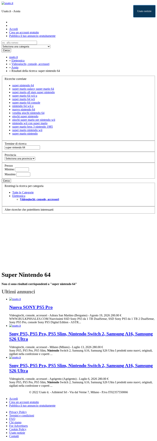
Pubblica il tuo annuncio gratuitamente (32, 35)
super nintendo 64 (23, 85)
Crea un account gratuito (24, 32)
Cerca (6, 50)
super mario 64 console (26, 102)
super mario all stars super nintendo (33, 92)
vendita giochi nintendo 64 (28, 113)
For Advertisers (18, 425)
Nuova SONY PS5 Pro (31, 307)
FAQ (12, 419)
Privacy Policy (18, 412)
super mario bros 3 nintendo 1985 (32, 126)
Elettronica (18, 195)
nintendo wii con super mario (29, 123)
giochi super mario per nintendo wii (33, 119)
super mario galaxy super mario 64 (33, 88)
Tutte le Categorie (23, 192)
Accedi (13, 29)
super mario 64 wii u (24, 95)
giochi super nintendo (25, 116)
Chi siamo (15, 422)
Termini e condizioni (21, 415)
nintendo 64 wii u (23, 106)
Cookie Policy (17, 429)
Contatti (14, 436)
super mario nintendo (25, 133)
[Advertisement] (78, 240)
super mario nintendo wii (27, 130)
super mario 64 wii (23, 99)
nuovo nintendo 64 (23, 109)
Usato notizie (144, 11)
